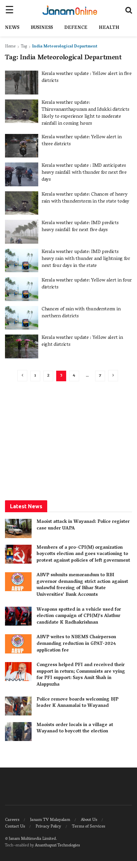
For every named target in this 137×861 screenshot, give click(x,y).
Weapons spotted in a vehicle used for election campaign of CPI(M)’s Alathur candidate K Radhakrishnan (79, 616)
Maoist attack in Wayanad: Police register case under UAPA (83, 525)
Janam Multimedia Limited (32, 839)
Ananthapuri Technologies (57, 845)
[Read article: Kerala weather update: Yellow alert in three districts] (21, 146)
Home (10, 46)
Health (109, 28)
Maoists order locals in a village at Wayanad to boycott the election (75, 728)
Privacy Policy (48, 827)
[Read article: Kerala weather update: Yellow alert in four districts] (21, 289)
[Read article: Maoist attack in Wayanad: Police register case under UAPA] (18, 528)
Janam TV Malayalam (50, 820)
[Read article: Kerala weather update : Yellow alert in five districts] (21, 82)
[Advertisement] (68, 441)
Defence (75, 28)
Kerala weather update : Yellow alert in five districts (87, 77)
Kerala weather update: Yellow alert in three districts (82, 141)
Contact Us (15, 827)
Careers (12, 820)
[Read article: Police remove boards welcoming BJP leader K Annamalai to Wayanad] (18, 706)
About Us (89, 820)
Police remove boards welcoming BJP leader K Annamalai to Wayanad (77, 703)
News (12, 28)
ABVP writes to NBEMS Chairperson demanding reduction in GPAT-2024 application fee (76, 644)
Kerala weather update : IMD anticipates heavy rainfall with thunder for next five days (84, 172)
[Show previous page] (22, 375)
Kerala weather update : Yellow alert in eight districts (82, 341)
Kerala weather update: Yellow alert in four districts (87, 284)
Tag (24, 46)
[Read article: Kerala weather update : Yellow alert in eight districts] (21, 346)
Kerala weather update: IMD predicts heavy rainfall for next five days (80, 226)
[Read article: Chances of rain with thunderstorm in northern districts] (21, 318)
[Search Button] (128, 10)
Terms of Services (88, 827)
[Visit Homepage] (69, 10)
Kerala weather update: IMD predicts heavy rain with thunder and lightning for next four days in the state (86, 259)
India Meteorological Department (64, 46)
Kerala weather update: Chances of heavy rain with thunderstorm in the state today (85, 198)
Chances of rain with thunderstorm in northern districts (81, 313)
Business (42, 28)
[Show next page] (113, 375)
